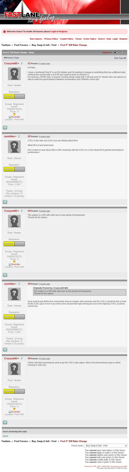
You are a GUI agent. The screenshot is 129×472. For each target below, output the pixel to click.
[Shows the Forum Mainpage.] (64, 12)
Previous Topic (12, 58)
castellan (9, 136)
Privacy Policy (51, 39)
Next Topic (119, 58)
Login (53, 31)
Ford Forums (21, 45)
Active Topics (89, 39)
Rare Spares (36, 39)
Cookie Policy (66, 39)
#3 (29, 210)
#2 (29, 136)
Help (108, 39)
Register (63, 31)
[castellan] (14, 152)
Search (101, 39)
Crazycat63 (10, 63)
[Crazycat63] (14, 79)
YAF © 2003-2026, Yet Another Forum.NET (112, 466)
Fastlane (6, 45)
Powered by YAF (90, 466)
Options (106, 52)
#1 (29, 63)
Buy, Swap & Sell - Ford (44, 45)
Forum (78, 39)
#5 (29, 358)
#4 (29, 283)
